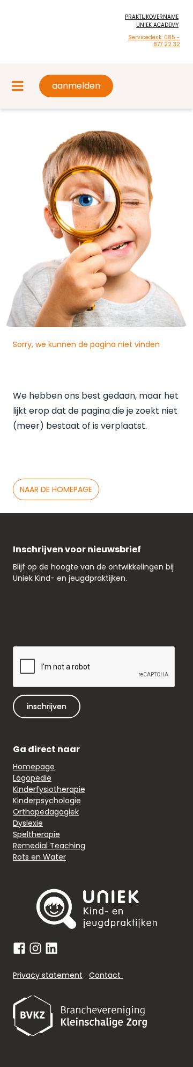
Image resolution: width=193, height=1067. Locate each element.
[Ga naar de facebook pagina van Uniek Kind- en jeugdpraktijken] (19, 948)
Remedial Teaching (49, 845)
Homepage (34, 766)
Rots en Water (39, 857)
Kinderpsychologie (47, 800)
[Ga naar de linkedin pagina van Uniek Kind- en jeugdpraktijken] (51, 948)
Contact (106, 975)
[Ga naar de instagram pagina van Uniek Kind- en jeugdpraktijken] (35, 948)
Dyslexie (28, 823)
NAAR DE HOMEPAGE (56, 489)
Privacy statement (48, 975)
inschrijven (46, 706)
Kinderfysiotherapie (49, 789)
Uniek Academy (157, 25)
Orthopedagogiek (46, 811)
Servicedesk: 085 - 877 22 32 (154, 40)
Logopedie (32, 778)
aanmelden (76, 86)
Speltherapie (36, 834)
